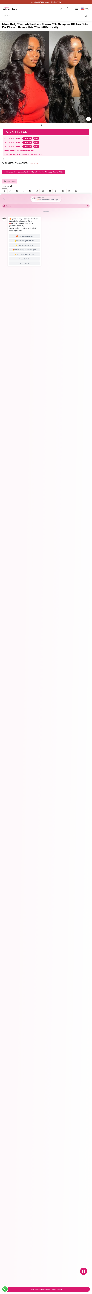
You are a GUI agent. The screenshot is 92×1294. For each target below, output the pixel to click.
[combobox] (46, 15)
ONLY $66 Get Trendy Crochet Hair (19, 150)
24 (56, 191)
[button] (61, 8)
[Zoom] (88, 119)
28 (69, 191)
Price (4, 159)
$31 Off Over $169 (12, 138)
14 (24, 191)
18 (37, 191)
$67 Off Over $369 (12, 146)
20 (43, 191)
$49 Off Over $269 (12, 142)
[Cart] (69, 8)
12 (17, 191)
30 (76, 191)
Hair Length (7, 186)
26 (63, 191)
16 (30, 191)
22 (50, 191)
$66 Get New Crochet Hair (46, 2)
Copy (36, 138)
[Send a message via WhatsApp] (5, 1289)
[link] (10, 8)
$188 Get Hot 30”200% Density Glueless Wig (23, 154)
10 (10, 191)
